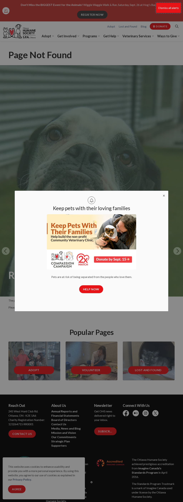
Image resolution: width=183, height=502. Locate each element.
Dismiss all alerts (168, 7)
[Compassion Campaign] (91, 242)
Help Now (91, 289)
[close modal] (164, 195)
